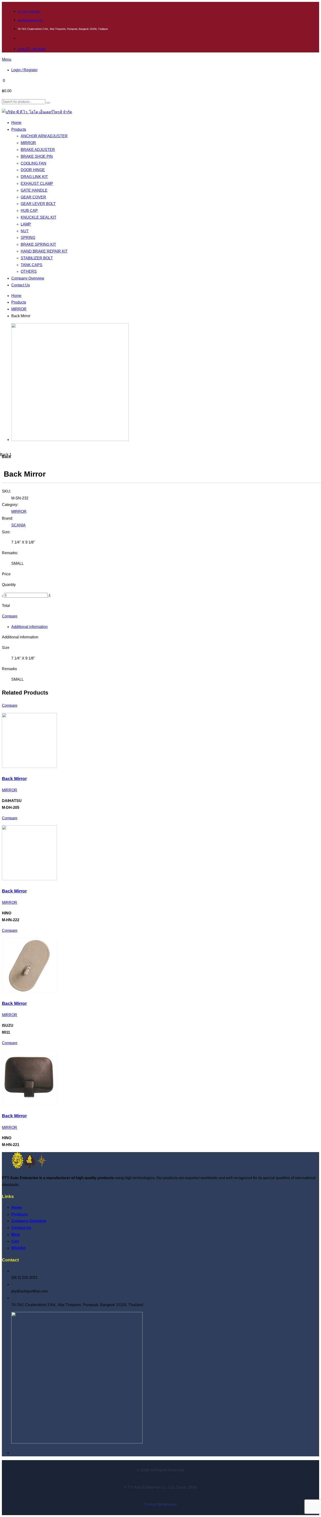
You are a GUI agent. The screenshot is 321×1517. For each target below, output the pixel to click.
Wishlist (18, 1248)
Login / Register (24, 70)
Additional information (29, 627)
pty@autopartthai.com (30, 20)
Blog (15, 1235)
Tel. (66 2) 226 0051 (29, 11)
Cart (15, 1241)
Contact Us (21, 1228)
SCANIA (18, 525)
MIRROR (19, 309)
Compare (9, 616)
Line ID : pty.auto (31, 49)
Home (16, 296)
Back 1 (6, 455)
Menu (6, 59)
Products (18, 302)
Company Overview (28, 1221)
